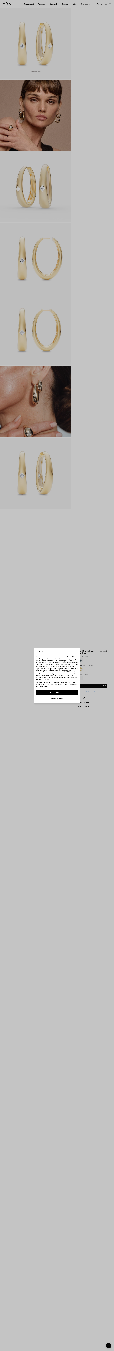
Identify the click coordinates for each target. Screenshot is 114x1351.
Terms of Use (43, 686)
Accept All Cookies (57, 693)
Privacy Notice (73, 684)
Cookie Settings (57, 698)
